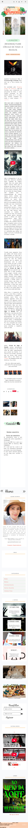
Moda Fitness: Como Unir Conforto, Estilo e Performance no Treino (13, 25)
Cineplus (6, 358)
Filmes (7, 54)
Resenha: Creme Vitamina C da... (14, 636)
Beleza (6, 582)
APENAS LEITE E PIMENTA (6, 822)
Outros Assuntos (9, 588)
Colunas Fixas (8, 591)
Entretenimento (9, 585)
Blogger (8, 827)
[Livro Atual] (14, 796)
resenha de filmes (15, 54)
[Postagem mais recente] (1, 491)
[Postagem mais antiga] (24, 491)
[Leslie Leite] (14, 512)
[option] (13, 26)
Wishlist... (14, 650)
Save (15, 391)
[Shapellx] (14, 691)
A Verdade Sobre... (14, 621)
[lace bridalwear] (14, 671)
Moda (6, 579)
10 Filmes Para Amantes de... (14, 607)
